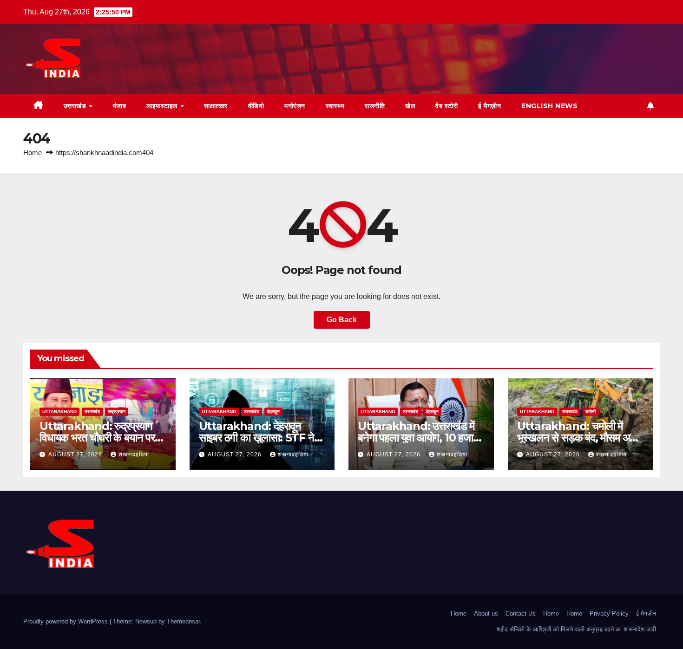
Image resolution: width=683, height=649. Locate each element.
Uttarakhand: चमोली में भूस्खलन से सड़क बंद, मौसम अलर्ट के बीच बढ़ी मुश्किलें (580, 437)
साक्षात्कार (216, 106)
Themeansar (183, 621)
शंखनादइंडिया (133, 454)
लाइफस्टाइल (162, 106)
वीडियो (256, 106)
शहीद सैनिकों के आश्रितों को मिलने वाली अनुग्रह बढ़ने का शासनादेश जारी (576, 629)
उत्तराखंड (76, 106)
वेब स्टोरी (446, 106)
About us (486, 613)
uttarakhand (59, 411)
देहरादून (273, 411)
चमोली (590, 411)
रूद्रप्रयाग (116, 411)
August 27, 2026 (76, 454)
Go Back (342, 320)
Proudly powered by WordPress (66, 621)
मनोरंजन (294, 106)
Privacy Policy (609, 613)
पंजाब (119, 106)
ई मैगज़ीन (489, 106)
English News (549, 106)
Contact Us (521, 613)
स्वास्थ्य (335, 106)
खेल (410, 106)
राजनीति (375, 106)
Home (32, 152)
